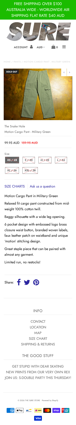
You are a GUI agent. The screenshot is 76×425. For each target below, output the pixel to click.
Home (7, 61)
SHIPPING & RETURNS (38, 344)
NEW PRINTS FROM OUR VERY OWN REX (38, 372)
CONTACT (38, 321)
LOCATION (38, 327)
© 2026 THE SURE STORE (29, 400)
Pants (17, 61)
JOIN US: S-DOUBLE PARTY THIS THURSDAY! (38, 377)
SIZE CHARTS (15, 186)
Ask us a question (42, 186)
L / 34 (61, 160)
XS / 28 (12, 160)
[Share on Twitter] (27, 282)
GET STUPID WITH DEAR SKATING (38, 366)
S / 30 (29, 160)
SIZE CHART (38, 338)
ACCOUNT (21, 47)
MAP (38, 332)
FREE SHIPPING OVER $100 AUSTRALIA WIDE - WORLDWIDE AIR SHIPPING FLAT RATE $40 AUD (37, 9)
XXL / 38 (30, 170)
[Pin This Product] (36, 282)
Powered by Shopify (50, 400)
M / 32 (45, 160)
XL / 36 (12, 170)
